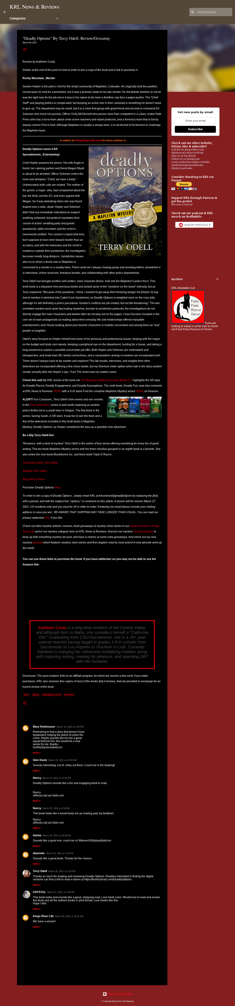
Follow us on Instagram (185, 158)
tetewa (37, 835)
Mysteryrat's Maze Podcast (187, 152)
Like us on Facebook (183, 155)
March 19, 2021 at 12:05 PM (57, 778)
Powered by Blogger (119, 994)
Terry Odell (40, 871)
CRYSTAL (39, 892)
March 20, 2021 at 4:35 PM (59, 853)
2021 (26, 695)
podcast (37, 542)
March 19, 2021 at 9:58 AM (70, 727)
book (36, 695)
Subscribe (195, 129)
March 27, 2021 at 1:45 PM (60, 892)
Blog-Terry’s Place (34, 479)
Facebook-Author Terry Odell (40, 462)
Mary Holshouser (44, 726)
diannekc (39, 853)
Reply (37, 752)
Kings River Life (43, 916)
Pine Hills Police (40, 404)
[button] (25, 49)
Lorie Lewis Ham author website (190, 162)
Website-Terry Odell (35, 470)
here (57, 487)
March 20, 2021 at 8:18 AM (56, 808)
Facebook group (143, 531)
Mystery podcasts (181, 168)
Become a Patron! (182, 204)
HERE (57, 391)
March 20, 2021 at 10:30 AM (57, 835)
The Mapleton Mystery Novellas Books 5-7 (106, 380)
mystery (69, 695)
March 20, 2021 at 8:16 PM (61, 871)
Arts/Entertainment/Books (187, 165)
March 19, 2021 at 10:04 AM (62, 760)
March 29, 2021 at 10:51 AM (69, 916)
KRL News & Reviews (34, 6)
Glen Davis (40, 760)
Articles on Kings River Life (187, 149)
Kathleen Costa (52, 627)
